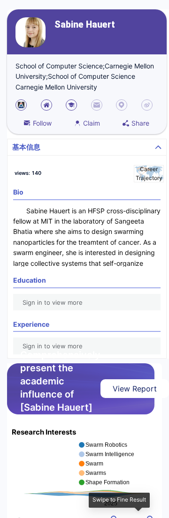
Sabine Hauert (84, 24)
